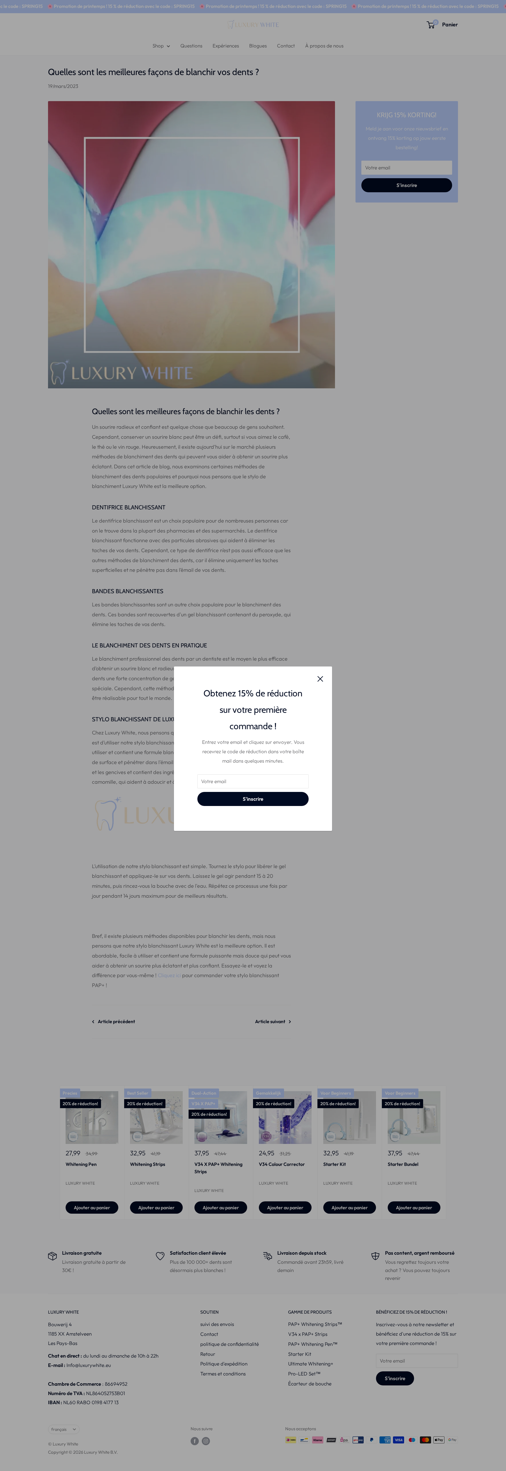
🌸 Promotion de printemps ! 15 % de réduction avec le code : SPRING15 (101, 6)
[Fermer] (320, 678)
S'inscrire (253, 799)
